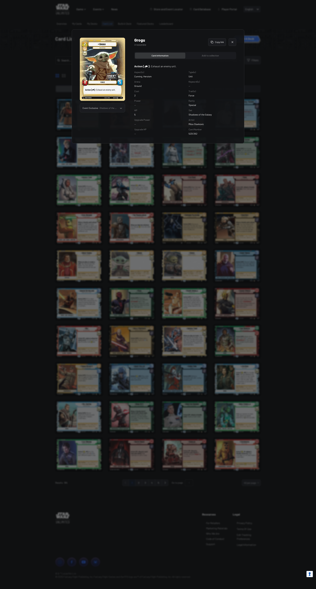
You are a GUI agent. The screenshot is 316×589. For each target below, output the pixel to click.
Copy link (219, 42)
